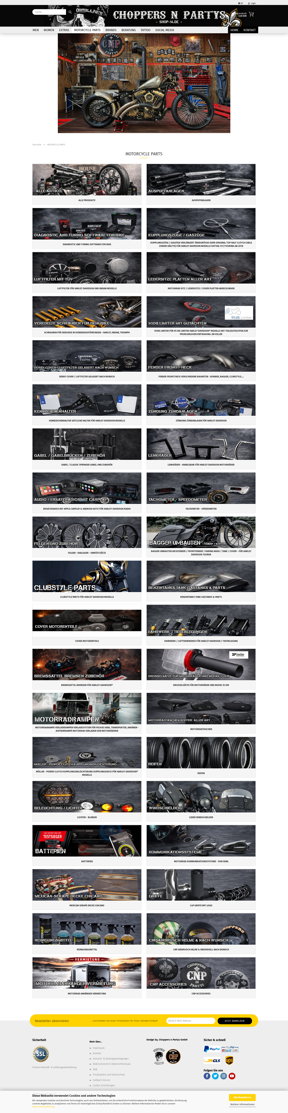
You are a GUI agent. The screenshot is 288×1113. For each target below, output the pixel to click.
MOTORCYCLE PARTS (87, 30)
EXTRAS (64, 30)
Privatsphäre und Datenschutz (109, 1074)
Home (234, 30)
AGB (95, 1069)
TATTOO (145, 30)
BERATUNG (129, 30)
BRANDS (111, 30)
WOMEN (49, 30)
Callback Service (101, 1080)
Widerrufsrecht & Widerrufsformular (112, 1064)
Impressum (99, 1048)
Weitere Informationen (242, 1104)
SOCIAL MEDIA (164, 30)
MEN (36, 30)
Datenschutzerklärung (43, 1106)
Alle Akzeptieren (242, 1097)
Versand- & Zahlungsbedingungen (111, 1058)
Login (253, 3)
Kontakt (250, 30)
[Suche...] (70, 12)
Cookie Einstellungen (104, 1085)
